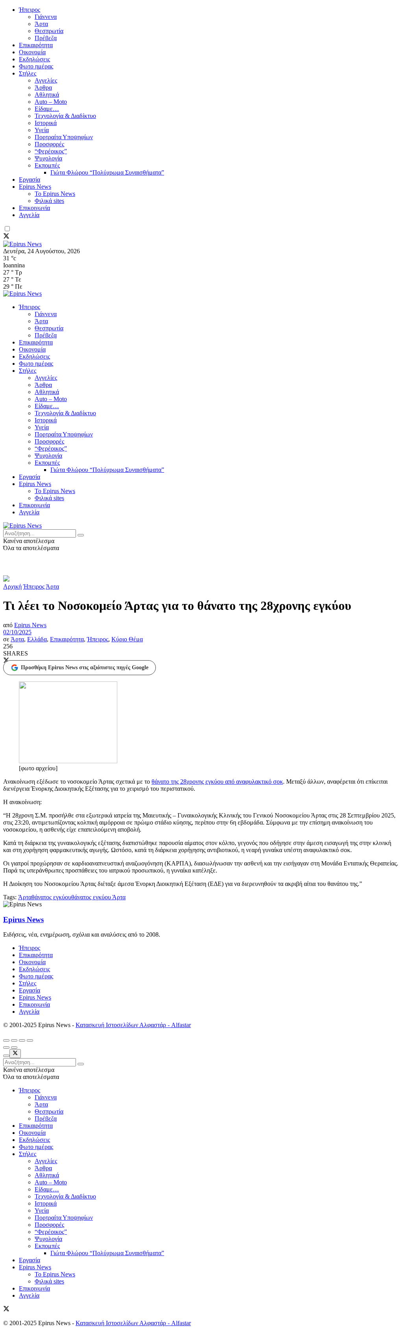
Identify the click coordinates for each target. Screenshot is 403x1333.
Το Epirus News (55, 193)
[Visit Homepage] (22, 244)
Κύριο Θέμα (127, 639)
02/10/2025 (17, 632)
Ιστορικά (46, 123)
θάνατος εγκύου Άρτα (98, 897)
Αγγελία (29, 215)
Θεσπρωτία (49, 31)
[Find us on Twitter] (6, 237)
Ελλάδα (37, 639)
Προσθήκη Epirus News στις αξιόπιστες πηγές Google (84, 667)
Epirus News (35, 186)
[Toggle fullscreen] (22, 1040)
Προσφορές (49, 144)
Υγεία (42, 130)
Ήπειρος (29, 9)
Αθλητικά (47, 94)
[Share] (14, 1040)
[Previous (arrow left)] (6, 1047)
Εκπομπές (47, 165)
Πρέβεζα (46, 38)
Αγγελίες (46, 80)
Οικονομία (32, 52)
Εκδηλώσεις (34, 59)
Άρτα (41, 23)
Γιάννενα (46, 16)
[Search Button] (81, 535)
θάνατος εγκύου (51, 897)
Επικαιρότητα (36, 45)
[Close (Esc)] (6, 1040)
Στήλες (27, 73)
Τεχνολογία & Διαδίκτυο (65, 115)
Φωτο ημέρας (36, 66)
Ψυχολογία (48, 158)
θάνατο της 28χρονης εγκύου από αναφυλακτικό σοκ (217, 781)
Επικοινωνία (34, 207)
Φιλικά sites (49, 200)
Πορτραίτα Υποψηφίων (64, 137)
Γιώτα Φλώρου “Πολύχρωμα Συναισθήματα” (107, 172)
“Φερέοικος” (51, 151)
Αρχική (12, 586)
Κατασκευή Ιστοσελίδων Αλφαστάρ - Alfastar (133, 1025)
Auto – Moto (51, 101)
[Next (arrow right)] (14, 1047)
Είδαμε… (47, 108)
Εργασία (29, 179)
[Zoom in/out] (30, 1040)
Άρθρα (43, 87)
